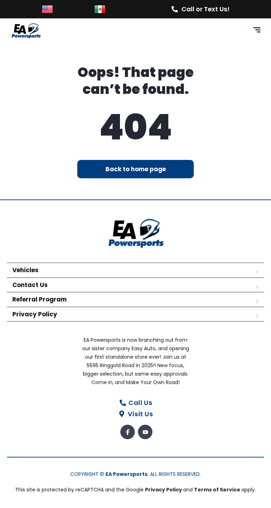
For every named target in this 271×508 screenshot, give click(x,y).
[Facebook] (127, 432)
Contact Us (30, 284)
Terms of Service (217, 489)
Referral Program (39, 299)
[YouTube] (145, 432)
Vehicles (25, 270)
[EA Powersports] (26, 31)
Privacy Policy (34, 314)
